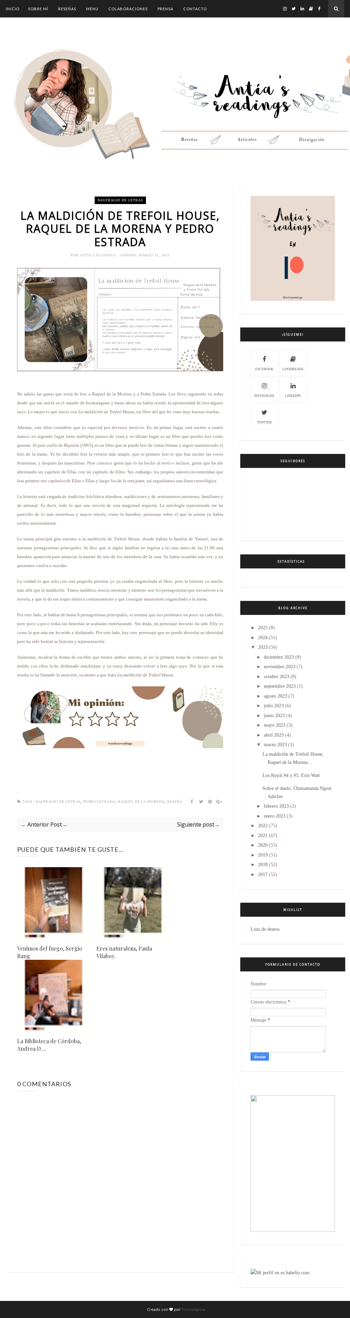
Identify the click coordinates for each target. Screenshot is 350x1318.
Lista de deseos (265, 929)
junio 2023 (274, 715)
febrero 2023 (276, 806)
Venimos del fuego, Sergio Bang (49, 952)
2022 (263, 825)
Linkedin (293, 396)
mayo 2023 (274, 725)
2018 (263, 864)
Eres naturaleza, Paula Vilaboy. (124, 952)
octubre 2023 (276, 676)
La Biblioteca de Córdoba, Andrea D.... (49, 1044)
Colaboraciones (128, 8)
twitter (264, 422)
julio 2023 (274, 705)
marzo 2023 (275, 744)
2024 (263, 637)
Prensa (165, 8)
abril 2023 (274, 735)
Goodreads (293, 369)
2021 (263, 835)
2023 (263, 647)
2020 (263, 845)
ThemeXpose (193, 1309)
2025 (263, 627)
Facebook (264, 369)
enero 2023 (274, 816)
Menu (92, 8)
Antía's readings (99, 255)
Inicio (12, 8)
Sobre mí (38, 8)
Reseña (174, 801)
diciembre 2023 (279, 657)
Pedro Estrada (99, 801)
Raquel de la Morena (141, 801)
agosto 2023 (275, 696)
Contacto (195, 8)
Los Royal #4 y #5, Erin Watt (291, 775)
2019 (263, 855)
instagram (264, 396)
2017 (263, 874)
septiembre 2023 (280, 686)
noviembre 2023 (279, 666)
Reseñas (67, 8)
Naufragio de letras (120, 200)
